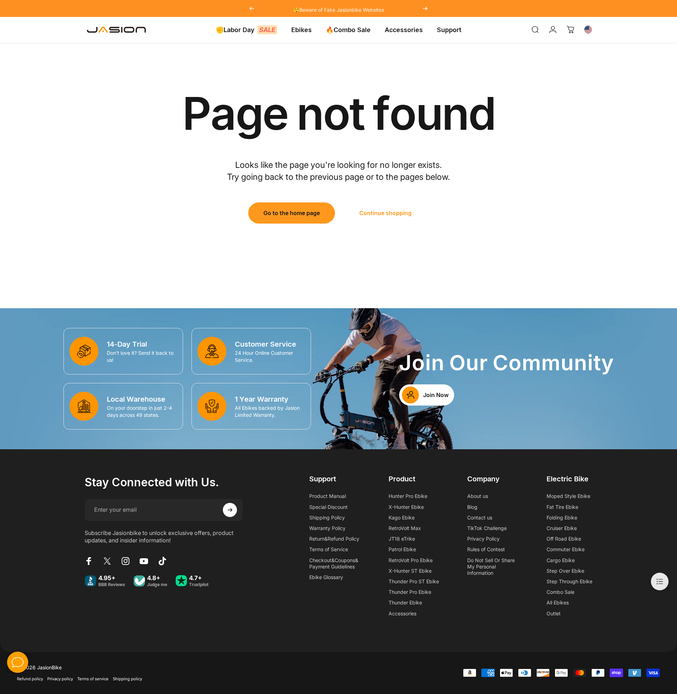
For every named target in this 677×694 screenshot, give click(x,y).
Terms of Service (328, 549)
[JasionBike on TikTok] (162, 561)
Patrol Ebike (402, 549)
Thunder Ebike (405, 602)
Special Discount (328, 507)
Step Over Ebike (565, 571)
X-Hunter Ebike (406, 507)
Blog (472, 507)
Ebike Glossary (326, 577)
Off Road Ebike (564, 539)
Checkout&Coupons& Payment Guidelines (333, 563)
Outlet (554, 613)
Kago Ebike (402, 517)
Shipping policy (127, 678)
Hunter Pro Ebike (408, 496)
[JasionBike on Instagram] (125, 561)
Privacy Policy (483, 539)
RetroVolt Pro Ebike (411, 560)
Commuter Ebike (566, 549)
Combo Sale (560, 592)
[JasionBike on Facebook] (89, 561)
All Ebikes (558, 602)
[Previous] (252, 8)
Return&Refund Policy (334, 539)
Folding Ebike (562, 517)
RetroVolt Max (405, 528)
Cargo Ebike (561, 560)
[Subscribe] (230, 510)
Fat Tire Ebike (562, 507)
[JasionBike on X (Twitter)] (107, 561)
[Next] (425, 8)
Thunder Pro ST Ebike (414, 581)
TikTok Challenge (487, 528)
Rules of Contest (486, 549)
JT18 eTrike (402, 539)
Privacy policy (60, 678)
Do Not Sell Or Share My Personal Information (491, 566)
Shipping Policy (327, 517)
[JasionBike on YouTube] (144, 561)
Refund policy (30, 678)
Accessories (402, 613)
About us (477, 496)
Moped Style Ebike (568, 496)
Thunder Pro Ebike (410, 592)
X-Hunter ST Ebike (410, 571)
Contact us (479, 517)
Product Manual (327, 496)
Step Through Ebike (569, 581)
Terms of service (93, 678)
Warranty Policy (327, 528)
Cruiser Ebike (562, 528)
